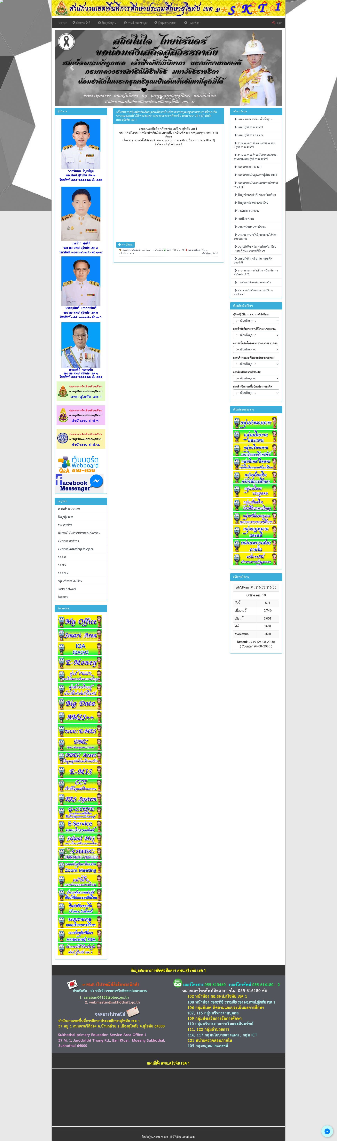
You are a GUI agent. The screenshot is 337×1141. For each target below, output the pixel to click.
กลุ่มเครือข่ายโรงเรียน (70, 580)
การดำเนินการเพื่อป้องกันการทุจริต (252, 386)
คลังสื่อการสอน (246, 218)
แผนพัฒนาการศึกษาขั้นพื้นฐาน (254, 119)
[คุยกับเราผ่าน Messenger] (327, 1131)
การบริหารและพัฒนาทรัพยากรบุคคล (253, 357)
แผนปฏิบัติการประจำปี (250, 127)
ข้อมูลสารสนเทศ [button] (166, 22)
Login (278, 22)
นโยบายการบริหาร (68, 541)
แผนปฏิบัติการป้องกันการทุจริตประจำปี (253, 260)
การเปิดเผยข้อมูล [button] (137, 22)
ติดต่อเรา (63, 596)
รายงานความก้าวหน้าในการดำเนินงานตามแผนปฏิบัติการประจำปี (255, 156)
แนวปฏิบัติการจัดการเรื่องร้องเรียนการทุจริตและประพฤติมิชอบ (255, 248)
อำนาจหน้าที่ (65, 525)
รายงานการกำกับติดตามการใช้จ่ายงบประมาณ (255, 236)
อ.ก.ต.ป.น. (63, 572)
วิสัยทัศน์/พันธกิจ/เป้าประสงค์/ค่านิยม (79, 533)
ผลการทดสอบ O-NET (249, 166)
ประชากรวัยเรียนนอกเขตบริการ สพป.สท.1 (253, 292)
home (62, 23)
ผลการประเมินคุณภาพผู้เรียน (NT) (257, 174)
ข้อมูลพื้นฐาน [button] (108, 22)
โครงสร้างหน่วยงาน (69, 509)
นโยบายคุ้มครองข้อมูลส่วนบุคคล (76, 549)
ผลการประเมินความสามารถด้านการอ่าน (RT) (256, 184)
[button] (72, 68)
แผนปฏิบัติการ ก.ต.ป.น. (250, 135)
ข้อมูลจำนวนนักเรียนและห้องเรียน (256, 194)
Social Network (67, 588)
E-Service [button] (193, 22)
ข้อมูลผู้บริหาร (65, 517)
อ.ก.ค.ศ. (62, 557)
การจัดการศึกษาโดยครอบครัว (254, 282)
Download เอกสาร (248, 210)
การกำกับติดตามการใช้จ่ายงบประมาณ (254, 328)
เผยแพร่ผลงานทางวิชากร (251, 226)
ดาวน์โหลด (127, 244)
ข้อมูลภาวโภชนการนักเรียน (252, 202)
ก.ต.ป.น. (62, 565)
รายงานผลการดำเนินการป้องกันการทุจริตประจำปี (256, 272)
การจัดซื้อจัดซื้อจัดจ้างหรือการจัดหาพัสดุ (255, 343)
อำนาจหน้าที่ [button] (82, 22)
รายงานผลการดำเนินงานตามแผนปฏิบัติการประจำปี (254, 145)
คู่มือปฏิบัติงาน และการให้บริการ (251, 314)
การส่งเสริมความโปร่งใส (247, 372)
